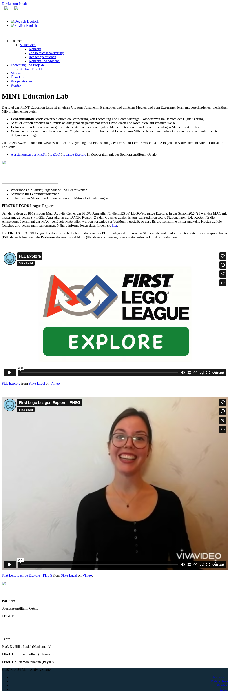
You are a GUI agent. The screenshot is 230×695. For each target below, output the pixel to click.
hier (114, 225)
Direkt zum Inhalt (14, 4)
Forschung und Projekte (28, 65)
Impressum (220, 677)
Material (16, 73)
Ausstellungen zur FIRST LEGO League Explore (48, 154)
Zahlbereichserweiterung (46, 53)
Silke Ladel (37, 383)
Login (224, 689)
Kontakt (16, 85)
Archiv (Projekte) (32, 69)
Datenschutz (219, 681)
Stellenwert (28, 45)
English (31, 25)
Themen (16, 41)
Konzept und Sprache (44, 61)
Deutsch (32, 21)
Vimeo (55, 383)
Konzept (35, 49)
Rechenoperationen (42, 57)
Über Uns (18, 77)
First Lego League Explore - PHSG (27, 575)
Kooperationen (21, 81)
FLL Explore (11, 383)
